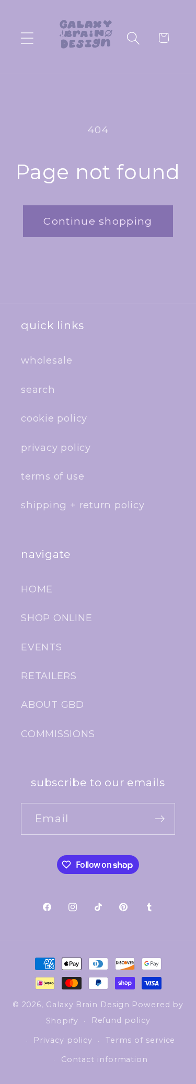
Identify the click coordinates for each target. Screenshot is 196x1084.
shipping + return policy (83, 505)
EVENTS (41, 647)
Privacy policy (63, 1040)
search (38, 389)
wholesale (47, 360)
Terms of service (141, 1040)
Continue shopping (97, 221)
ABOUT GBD (52, 704)
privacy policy (56, 447)
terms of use (52, 476)
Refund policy (121, 1020)
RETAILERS (49, 676)
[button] (27, 38)
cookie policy (54, 418)
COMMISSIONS (58, 734)
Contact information (104, 1059)
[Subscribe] (160, 819)
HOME (37, 589)
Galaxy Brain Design (88, 1004)
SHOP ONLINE (57, 618)
